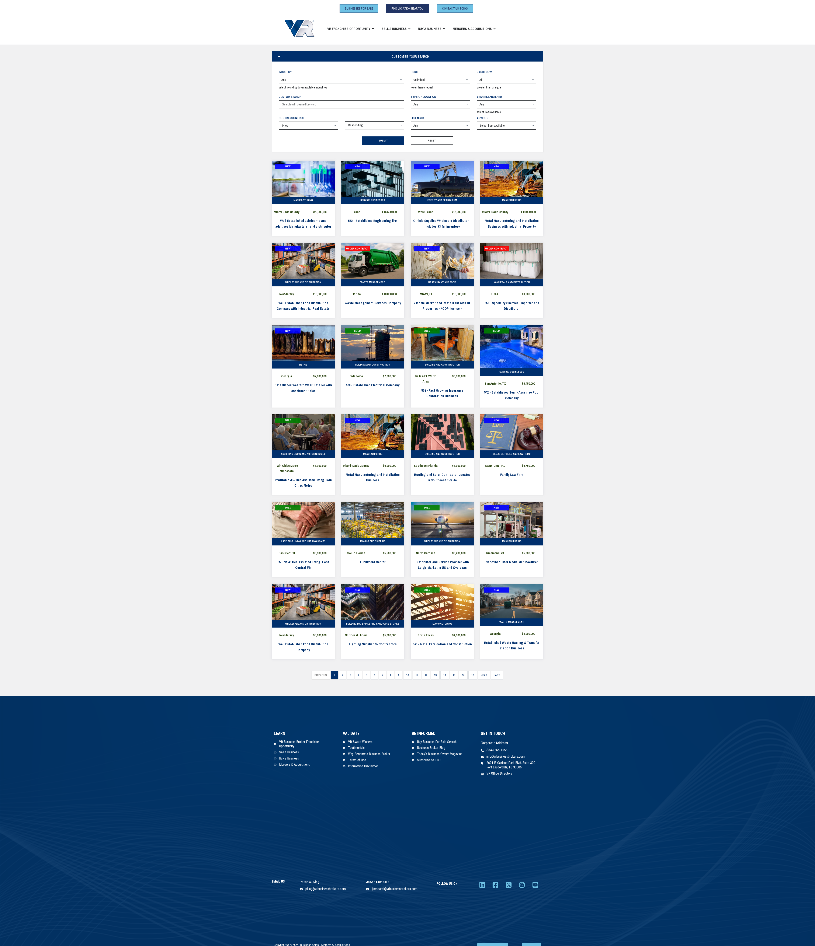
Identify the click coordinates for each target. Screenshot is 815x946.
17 (472, 675)
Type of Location (423, 97)
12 (426, 675)
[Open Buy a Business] (444, 28)
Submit (383, 140)
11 (417, 675)
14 (444, 675)
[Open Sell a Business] (409, 28)
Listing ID (417, 118)
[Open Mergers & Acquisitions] (494, 28)
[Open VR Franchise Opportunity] (373, 28)
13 (435, 675)
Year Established (489, 97)
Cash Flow (484, 72)
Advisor (482, 118)
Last (497, 675)
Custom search (290, 97)
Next (484, 675)
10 (407, 675)
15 (454, 675)
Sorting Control (291, 118)
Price (415, 72)
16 (463, 675)
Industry (285, 72)
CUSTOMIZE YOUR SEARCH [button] (410, 56)
